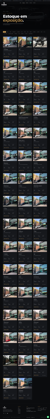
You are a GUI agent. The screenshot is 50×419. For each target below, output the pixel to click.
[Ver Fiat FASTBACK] (10, 275)
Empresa (27, 2)
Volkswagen (30, 33)
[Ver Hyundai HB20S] (40, 298)
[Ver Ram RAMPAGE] (10, 161)
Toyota (26, 33)
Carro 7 (46, 417)
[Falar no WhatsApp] (48, 417)
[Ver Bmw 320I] (40, 93)
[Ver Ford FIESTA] (10, 366)
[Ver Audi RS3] (40, 70)
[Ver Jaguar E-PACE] (10, 207)
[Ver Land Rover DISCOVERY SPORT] (40, 184)
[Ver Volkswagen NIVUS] (25, 252)
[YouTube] (7, 413)
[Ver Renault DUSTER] (40, 343)
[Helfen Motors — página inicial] (4, 2)
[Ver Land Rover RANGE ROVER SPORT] (25, 116)
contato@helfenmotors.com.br (31, 411)
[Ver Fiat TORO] (40, 229)
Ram (19, 33)
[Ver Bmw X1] (25, 161)
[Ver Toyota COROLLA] (25, 229)
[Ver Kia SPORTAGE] (10, 184)
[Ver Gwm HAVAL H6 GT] (25, 138)
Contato (34, 2)
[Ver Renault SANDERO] (25, 389)
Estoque (23, 2)
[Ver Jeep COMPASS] (25, 207)
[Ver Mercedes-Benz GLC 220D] (10, 116)
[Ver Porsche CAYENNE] (10, 47)
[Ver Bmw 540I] (10, 138)
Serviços (31, 2)
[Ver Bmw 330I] (40, 138)
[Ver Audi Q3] (40, 252)
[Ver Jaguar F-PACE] (25, 184)
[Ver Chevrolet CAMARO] (40, 116)
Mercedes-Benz (11, 33)
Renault (22, 33)
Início (20, 2)
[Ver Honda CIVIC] (25, 275)
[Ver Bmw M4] (25, 93)
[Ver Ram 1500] (10, 93)
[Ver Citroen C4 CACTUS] (40, 275)
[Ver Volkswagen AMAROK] (40, 161)
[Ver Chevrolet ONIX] (10, 389)
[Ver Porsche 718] (25, 47)
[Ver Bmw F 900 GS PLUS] (40, 47)
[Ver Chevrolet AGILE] (40, 366)
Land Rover (5, 33)
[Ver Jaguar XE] (10, 229)
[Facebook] (5, 413)
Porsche (16, 33)
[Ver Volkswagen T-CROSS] (10, 252)
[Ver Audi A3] (25, 343)
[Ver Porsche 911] (10, 70)
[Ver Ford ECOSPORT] (40, 320)
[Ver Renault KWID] (25, 366)
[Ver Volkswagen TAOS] (40, 207)
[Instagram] (4, 413)
